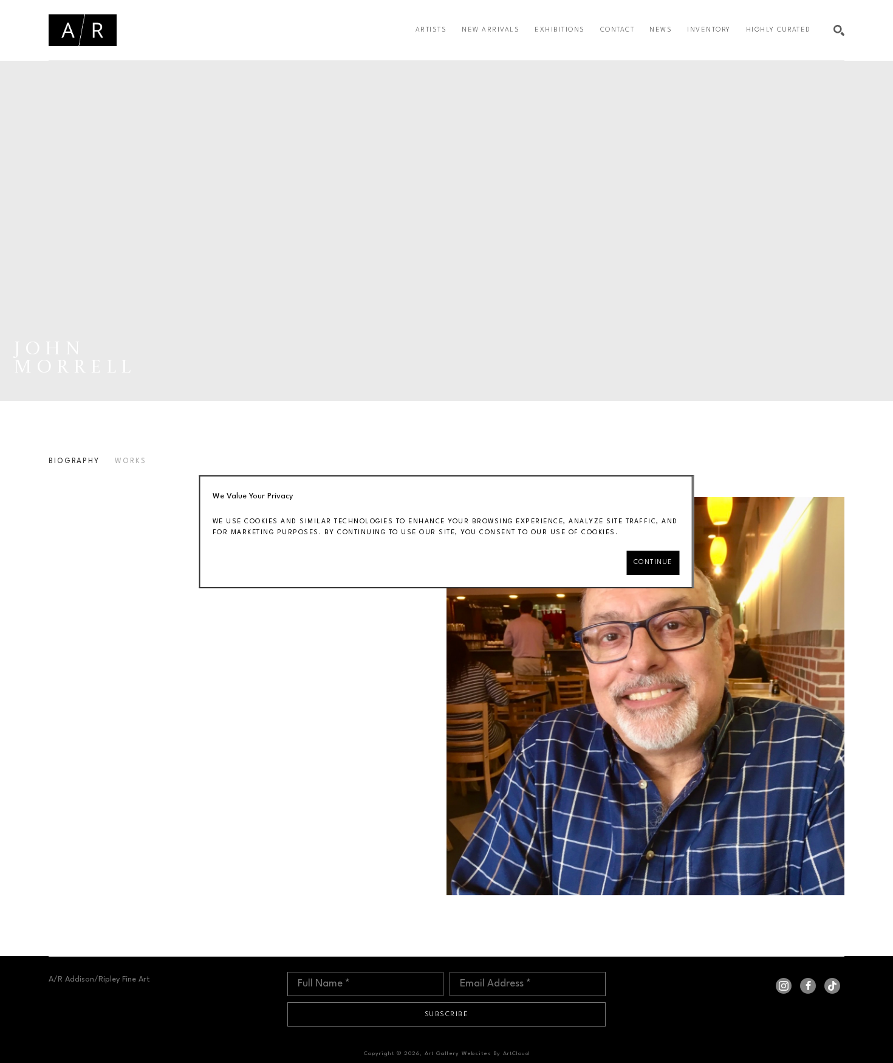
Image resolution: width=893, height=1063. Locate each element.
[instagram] (784, 986)
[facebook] (808, 986)
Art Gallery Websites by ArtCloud (477, 1053)
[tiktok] (832, 986)
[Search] (838, 30)
